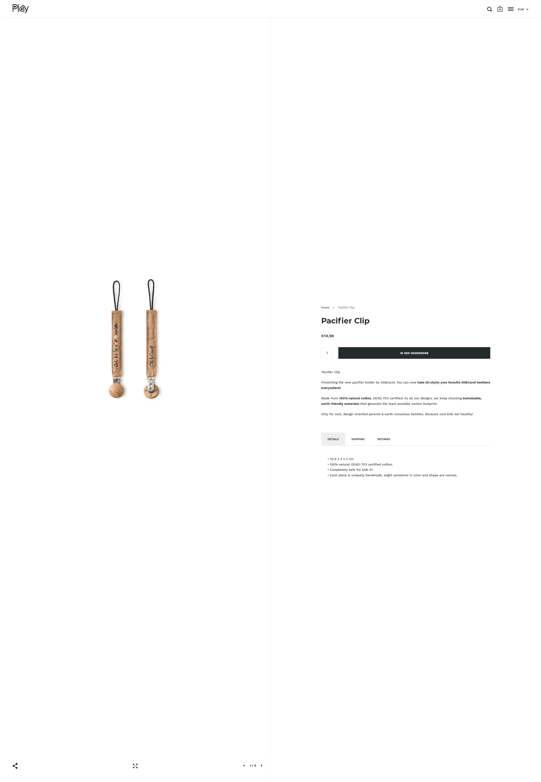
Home (325, 307)
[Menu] (511, 9)
